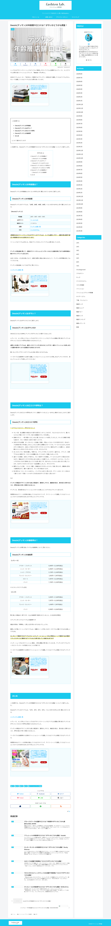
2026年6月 (79, 81)
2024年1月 (79, 192)
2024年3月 (79, 185)
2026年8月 (79, 74)
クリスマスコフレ (81, 281)
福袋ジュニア (80, 308)
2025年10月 (79, 112)
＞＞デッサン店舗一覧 (16, 270)
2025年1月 (79, 147)
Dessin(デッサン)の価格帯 (39, 172)
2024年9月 (79, 162)
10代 (77, 243)
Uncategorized (80, 269)
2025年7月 (79, 123)
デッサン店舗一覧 (35, 226)
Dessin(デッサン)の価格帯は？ (39, 170)
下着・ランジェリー (82, 300)
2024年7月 (79, 170)
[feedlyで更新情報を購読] (40, 806)
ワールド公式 (34, 220)
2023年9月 (79, 208)
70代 (77, 266)
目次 (38, 153)
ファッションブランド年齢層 (36, 786)
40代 (22, 786)
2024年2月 (79, 189)
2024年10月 (79, 158)
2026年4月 (79, 89)
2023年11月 (79, 200)
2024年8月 (79, 166)
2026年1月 (79, 101)
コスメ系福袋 (80, 285)
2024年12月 (79, 150)
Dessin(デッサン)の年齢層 (39, 158)
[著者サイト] (20, 806)
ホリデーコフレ (80, 296)
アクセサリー (80, 273)
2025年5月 (79, 131)
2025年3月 (79, 139)
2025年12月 (79, 104)
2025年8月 (79, 120)
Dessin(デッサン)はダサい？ (38, 161)
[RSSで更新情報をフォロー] (61, 806)
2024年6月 (79, 173)
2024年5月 (79, 177)
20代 (13, 786)
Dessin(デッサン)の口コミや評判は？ (41, 165)
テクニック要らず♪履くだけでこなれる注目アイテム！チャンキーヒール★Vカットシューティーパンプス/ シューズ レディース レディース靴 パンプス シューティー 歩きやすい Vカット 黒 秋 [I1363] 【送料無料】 (39, 279)
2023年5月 (79, 223)
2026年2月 (79, 97)
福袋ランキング (80, 319)
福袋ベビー (79, 312)
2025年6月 (79, 127)
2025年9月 (79, 116)
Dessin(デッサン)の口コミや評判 (41, 168)
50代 (26, 786)
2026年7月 (79, 78)
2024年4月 (79, 181)
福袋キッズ (79, 304)
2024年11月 (79, 154)
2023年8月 (79, 212)
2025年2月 (79, 143)
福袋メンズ (79, 316)
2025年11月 (79, 108)
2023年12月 (79, 196)
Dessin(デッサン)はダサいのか (41, 163)
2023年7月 (79, 215)
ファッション (80, 289)
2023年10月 (79, 204)
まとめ (33, 175)
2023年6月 (79, 219)
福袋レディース (80, 323)
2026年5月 (79, 85)
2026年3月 (79, 93)
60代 (77, 262)
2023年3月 (79, 231)
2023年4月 (79, 227)
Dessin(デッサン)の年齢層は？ (39, 156)
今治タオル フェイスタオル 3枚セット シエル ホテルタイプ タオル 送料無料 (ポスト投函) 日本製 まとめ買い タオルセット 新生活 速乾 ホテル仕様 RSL (39, 87)
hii (89, 44)
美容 (77, 327)
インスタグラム (34, 230)
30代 (17, 786)
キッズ (78, 277)
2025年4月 (79, 135)
